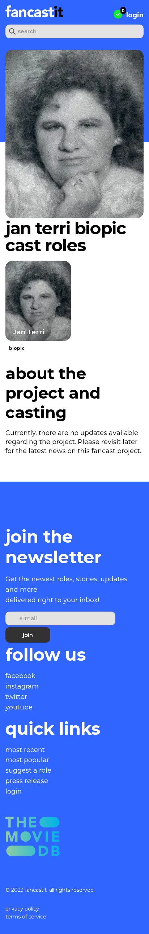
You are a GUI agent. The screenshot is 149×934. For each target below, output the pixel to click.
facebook (20, 676)
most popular (27, 760)
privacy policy (22, 908)
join (28, 634)
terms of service (25, 916)
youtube (19, 707)
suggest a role (28, 770)
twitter (16, 697)
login (135, 15)
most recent (25, 750)
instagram (22, 686)
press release (26, 781)
